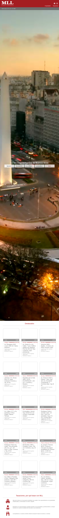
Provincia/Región (29, 166)
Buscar (49, 166)
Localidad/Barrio (39, 166)
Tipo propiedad (19, 166)
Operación (9, 166)
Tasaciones (55, 5)
